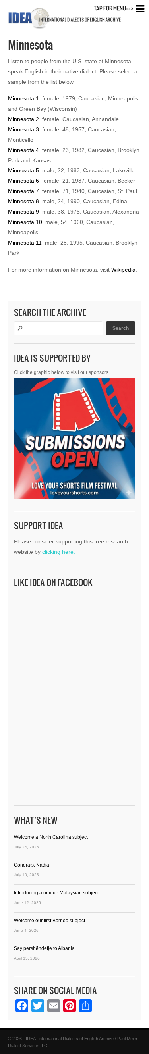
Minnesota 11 (25, 242)
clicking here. (58, 552)
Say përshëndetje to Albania (44, 948)
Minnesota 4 (23, 150)
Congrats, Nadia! (32, 865)
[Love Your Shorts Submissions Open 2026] (74, 440)
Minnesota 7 (23, 191)
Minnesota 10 (25, 222)
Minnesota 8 (23, 201)
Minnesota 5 (23, 170)
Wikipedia (123, 269)
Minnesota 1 (23, 98)
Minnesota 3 (23, 129)
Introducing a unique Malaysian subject (56, 892)
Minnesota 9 (23, 211)
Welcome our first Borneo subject (49, 920)
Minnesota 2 (23, 119)
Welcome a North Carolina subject (51, 837)
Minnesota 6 (23, 180)
